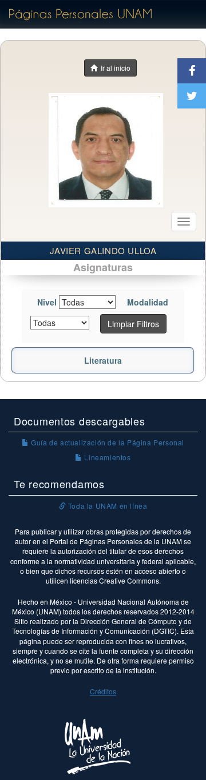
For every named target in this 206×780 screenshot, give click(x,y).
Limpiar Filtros (133, 323)
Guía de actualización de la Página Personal (106, 442)
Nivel (47, 302)
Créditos (103, 691)
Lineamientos (106, 457)
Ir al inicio (113, 68)
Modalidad (147, 302)
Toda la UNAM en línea (106, 505)
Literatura (103, 360)
